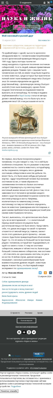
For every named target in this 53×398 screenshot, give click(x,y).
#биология (20, 300)
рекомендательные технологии (38, 359)
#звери (30, 300)
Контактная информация (27, 326)
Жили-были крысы (9, 296)
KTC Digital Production (38, 368)
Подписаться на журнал (26, 27)
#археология (7, 300)
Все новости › (44, 40)
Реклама (28, 313)
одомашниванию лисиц (27, 268)
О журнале (26, 2)
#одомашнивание (9, 302)
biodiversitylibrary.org (10, 150)
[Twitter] (40, 272)
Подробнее (16, 386)
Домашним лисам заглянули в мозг (17, 285)
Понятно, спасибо (9, 391)
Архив (40, 313)
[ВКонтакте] (50, 272)
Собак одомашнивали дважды (15, 281)
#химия (39, 300)
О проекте (15, 313)
